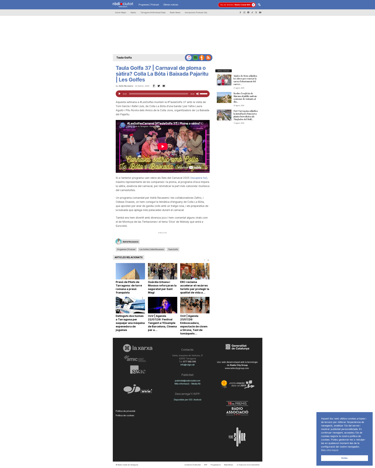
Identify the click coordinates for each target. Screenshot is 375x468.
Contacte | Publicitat (192, 465)
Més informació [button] (329, 450)
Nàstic (133, 12)
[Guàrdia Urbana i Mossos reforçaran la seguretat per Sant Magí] (162, 271)
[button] (259, 5)
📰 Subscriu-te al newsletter (248, 465)
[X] (256, 12)
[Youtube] (260, 12)
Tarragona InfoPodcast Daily (153, 12)
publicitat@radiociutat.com (187, 380)
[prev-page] (204, 259)
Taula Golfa (124, 57)
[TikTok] (252, 12)
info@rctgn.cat (187, 364)
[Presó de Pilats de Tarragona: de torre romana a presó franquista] (130, 271)
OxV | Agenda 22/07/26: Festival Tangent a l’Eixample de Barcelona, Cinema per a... (162, 323)
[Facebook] (240, 12)
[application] (163, 93)
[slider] (204, 93)
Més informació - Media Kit (187, 383)
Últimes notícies (170, 4)
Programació (216, 465)
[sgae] (138, 369)
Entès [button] (344, 458)
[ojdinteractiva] (138, 390)
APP (205, 465)
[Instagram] (244, 12)
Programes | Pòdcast (149, 4)
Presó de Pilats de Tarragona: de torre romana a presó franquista (129, 287)
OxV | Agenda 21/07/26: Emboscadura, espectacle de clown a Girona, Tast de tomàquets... (193, 324)
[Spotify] (248, 12)
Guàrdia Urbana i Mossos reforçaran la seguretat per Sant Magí (162, 287)
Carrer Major (120, 12)
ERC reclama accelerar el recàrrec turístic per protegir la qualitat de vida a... (194, 287)
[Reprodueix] (119, 93)
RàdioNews (228, 465)
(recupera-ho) (198, 177)
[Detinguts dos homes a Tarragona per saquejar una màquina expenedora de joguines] (130, 305)
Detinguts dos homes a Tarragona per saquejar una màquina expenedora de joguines (130, 323)
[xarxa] (138, 348)
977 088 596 (189, 361)
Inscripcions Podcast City (196, 12)
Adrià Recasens (126, 86)
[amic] (138, 358)
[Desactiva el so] (197, 93)
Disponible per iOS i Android (187, 399)
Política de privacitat (125, 411)
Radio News (175, 12)
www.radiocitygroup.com (237, 368)
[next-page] (208, 259)
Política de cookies (125, 415)
